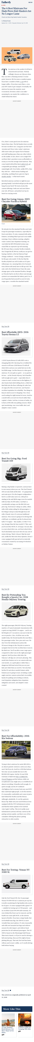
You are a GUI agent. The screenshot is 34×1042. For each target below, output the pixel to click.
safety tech (24, 164)
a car (21, 82)
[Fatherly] (6, 2)
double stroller (6, 176)
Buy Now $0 (5, 326)
